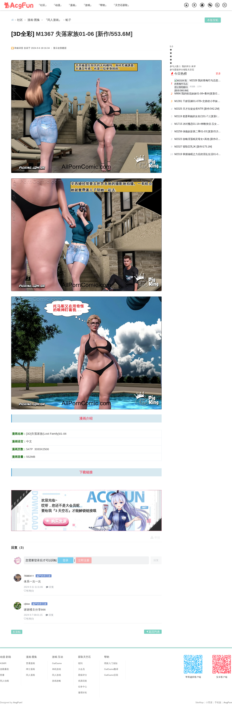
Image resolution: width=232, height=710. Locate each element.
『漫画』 (73, 5)
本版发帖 (212, 20)
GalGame (57, 663)
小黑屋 (209, 702)
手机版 (218, 702)
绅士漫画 (30, 669)
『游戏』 (88, 5)
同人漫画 (30, 675)
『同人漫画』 (53, 19)
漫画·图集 (33, 19)
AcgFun (227, 702)
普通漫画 (30, 663)
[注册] (194, 5)
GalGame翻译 (111, 669)
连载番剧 (4, 669)
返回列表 (154, 631)
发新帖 (16, 631)
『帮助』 (103, 5)
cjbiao (27, 603)
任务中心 (82, 686)
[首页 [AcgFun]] (12, 19)
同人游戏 (56, 675)
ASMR (3, 663)
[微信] (210, 5)
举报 (157, 537)
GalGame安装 (111, 675)
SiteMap (199, 702)
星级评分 (82, 675)
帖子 (68, 19)
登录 (65, 560)
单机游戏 (56, 669)
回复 (51, 587)
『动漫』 (58, 5)
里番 (2, 675)
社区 (20, 19)
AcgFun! (17, 702)
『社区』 (43, 5)
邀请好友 (82, 692)
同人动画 (4, 681)
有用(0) (30, 590)
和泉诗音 (18, 48)
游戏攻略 (56, 681)
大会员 (81, 669)
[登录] (186, 5)
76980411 (29, 575)
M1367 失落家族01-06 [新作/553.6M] (84, 34)
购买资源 (58, 521)
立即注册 (83, 560)
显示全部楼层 (59, 48)
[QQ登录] (202, 5)
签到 (80, 663)
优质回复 (82, 681)
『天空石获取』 (121, 5)
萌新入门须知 (110, 663)
